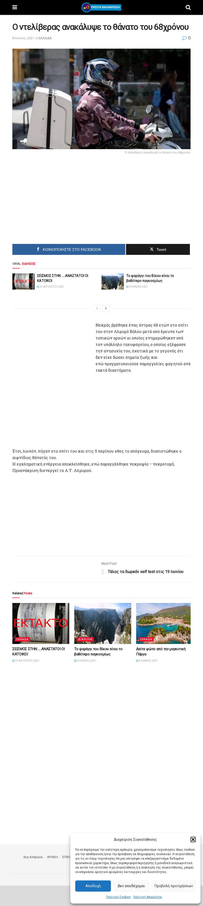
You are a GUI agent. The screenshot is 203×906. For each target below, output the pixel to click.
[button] (193, 839)
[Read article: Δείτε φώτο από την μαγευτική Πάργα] (164, 623)
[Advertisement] (59, 197)
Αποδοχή (93, 886)
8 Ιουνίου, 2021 (23, 38)
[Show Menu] (14, 7)
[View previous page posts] (97, 308)
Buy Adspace (33, 857)
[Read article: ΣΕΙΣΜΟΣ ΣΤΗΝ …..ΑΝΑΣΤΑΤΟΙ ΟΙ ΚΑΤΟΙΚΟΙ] (23, 281)
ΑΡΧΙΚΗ (52, 857)
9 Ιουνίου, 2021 (138, 286)
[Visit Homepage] (101, 7)
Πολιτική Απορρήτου (147, 897)
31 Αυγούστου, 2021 (51, 286)
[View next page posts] (106, 308)
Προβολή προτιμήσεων (173, 886)
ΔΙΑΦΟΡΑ (85, 639)
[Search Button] (188, 7)
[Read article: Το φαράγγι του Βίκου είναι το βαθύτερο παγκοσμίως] (113, 281)
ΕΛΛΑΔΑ (45, 38)
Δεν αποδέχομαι (131, 886)
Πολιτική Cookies (118, 897)
